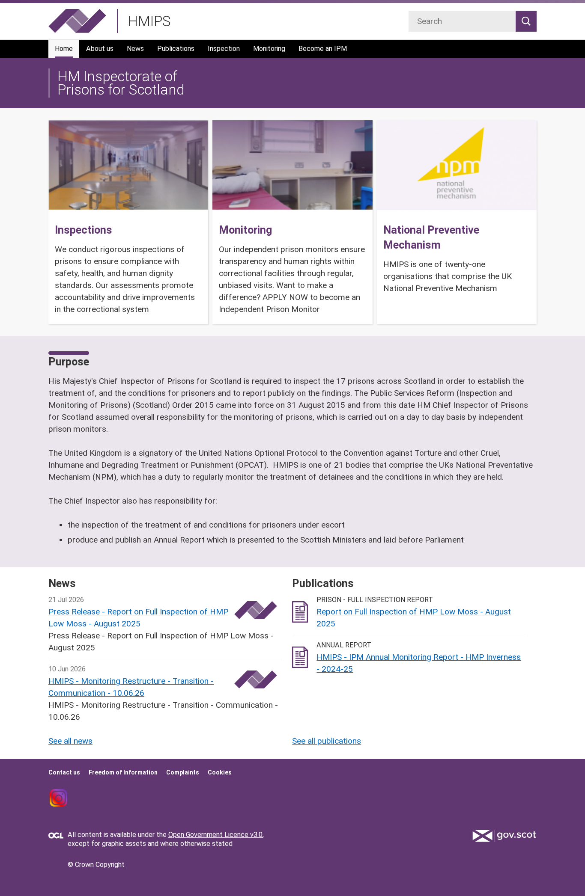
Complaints (182, 772)
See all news (70, 741)
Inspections (83, 230)
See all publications (326, 741)
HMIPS (149, 21)
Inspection (224, 49)
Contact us (64, 772)
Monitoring (269, 49)
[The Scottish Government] (504, 836)
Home (64, 49)
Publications (175, 49)
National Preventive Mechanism (431, 237)
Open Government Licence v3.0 (215, 835)
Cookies (220, 772)
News (135, 49)
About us (99, 49)
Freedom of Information (123, 772)
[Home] (77, 21)
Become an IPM (322, 49)
